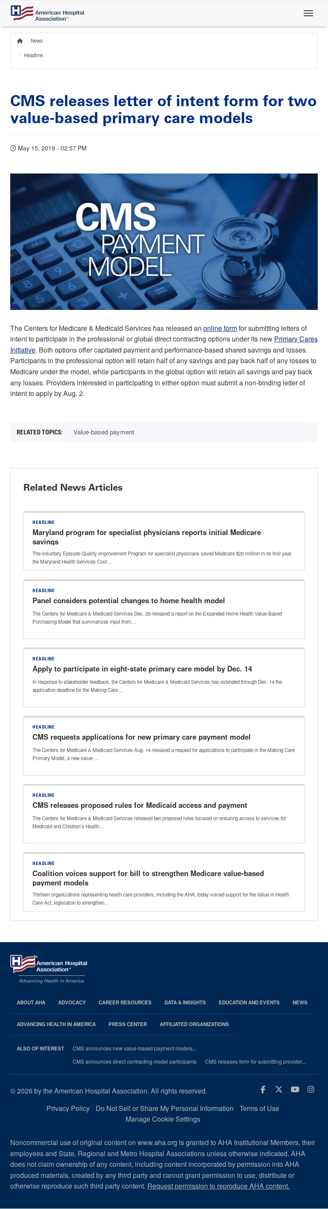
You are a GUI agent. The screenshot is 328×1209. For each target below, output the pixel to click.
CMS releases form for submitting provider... (255, 1061)
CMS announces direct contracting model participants (134, 1061)
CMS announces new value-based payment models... (134, 1048)
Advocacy (72, 1002)
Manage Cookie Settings (163, 1119)
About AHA (31, 1002)
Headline (33, 55)
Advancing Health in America (56, 1024)
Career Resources (125, 1002)
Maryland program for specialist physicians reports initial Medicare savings (146, 537)
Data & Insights (185, 1002)
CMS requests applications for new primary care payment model (142, 737)
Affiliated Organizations (194, 1024)
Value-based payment (103, 431)
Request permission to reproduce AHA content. (218, 1186)
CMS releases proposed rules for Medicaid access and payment (139, 805)
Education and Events (249, 1002)
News (37, 40)
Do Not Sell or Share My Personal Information (165, 1108)
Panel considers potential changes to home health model (128, 600)
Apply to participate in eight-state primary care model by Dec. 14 (143, 668)
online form (220, 328)
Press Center (127, 1024)
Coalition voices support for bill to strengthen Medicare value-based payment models (148, 878)
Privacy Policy (68, 1108)
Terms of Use (259, 1108)
